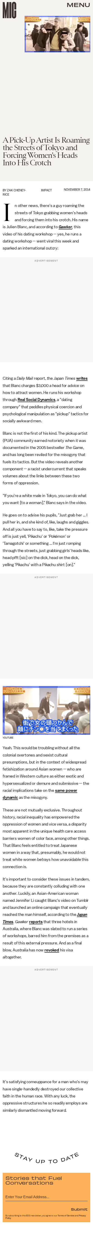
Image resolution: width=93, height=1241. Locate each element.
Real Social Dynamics (36, 400)
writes (82, 378)
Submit (79, 1209)
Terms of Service (66, 1216)
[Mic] (9, 10)
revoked (51, 950)
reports (36, 922)
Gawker (65, 227)
